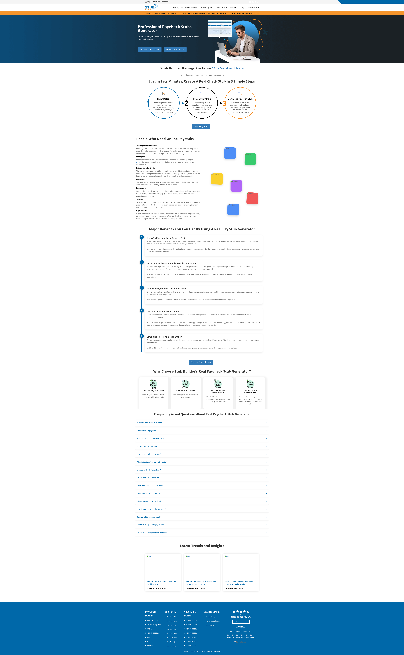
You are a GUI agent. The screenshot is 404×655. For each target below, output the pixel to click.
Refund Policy (210, 625)
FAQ (148, 641)
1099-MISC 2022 (153, 633)
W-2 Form (150, 629)
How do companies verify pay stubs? (151, 509)
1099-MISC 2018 (191, 641)
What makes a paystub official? (149, 501)
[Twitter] (253, 2)
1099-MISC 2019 (191, 637)
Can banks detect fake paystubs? (150, 485)
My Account (252, 8)
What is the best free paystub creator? (152, 462)
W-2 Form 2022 (172, 625)
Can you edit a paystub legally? (149, 517)
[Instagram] (256, 2)
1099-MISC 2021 (191, 633)
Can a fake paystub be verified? (149, 493)
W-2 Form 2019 (172, 638)
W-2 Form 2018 (172, 642)
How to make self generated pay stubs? (152, 533)
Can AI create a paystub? (146, 430)
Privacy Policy (210, 617)
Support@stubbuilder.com (158, 2)
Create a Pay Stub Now (201, 362)
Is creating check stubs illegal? (149, 470)
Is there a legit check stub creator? (150, 423)
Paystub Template (191, 8)
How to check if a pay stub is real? (150, 438)
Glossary (150, 646)
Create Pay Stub (177, 8)
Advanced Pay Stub (206, 8)
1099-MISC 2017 (191, 646)
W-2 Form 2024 (172, 617)
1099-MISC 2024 (191, 621)
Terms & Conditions (213, 621)
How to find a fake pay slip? (148, 477)
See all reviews (241, 622)
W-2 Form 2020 (172, 634)
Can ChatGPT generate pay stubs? (150, 525)
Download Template (175, 49)
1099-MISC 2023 (191, 625)
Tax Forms (232, 8)
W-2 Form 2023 (172, 621)
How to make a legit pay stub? (149, 454)
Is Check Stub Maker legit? (147, 446)
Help (242, 8)
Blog (148, 637)
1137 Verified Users (228, 68)
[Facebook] (250, 2)
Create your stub (153, 621)
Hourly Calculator (221, 8)
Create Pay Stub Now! (149, 49)
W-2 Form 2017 (172, 646)
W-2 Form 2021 (172, 629)
